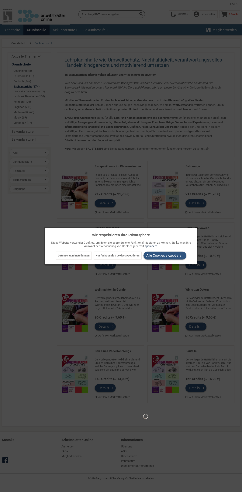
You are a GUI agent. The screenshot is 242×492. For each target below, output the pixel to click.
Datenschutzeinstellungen (74, 255)
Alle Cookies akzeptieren (164, 255)
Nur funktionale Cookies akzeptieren (118, 255)
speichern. (151, 246)
